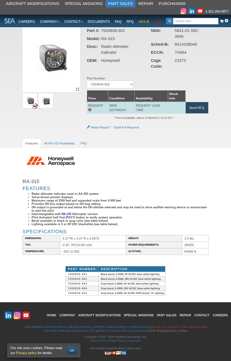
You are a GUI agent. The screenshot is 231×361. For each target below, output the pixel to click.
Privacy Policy (98, 340)
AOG (158, 21)
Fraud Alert (134, 340)
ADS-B (144, 21)
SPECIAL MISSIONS (84, 3)
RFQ (130, 21)
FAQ (118, 21)
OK (72, 350)
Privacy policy (26, 353)
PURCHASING (172, 3)
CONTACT (202, 315)
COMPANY (67, 315)
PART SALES (120, 3)
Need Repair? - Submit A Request (114, 127)
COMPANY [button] (48, 21)
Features (31, 143)
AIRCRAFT (99, 315)
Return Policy (117, 340)
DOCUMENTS (99, 21)
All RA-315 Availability (59, 143)
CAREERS (26, 21)
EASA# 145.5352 (84, 330)
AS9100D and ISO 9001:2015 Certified (122, 330)
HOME (51, 315)
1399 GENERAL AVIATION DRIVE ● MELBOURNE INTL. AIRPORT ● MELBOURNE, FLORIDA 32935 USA (88, 327)
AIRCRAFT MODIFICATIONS (32, 3)
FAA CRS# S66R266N (57, 330)
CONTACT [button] (72, 21)
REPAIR (145, 3)
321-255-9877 (171, 327)
